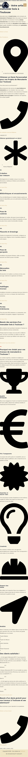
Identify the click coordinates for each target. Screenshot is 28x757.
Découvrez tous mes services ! (7, 343)
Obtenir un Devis (4, 31)
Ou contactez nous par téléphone (8, 132)
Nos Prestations (4, 37)
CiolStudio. (22, 751)
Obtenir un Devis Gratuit (5, 711)
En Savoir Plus (3, 187)
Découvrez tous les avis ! (6, 695)
